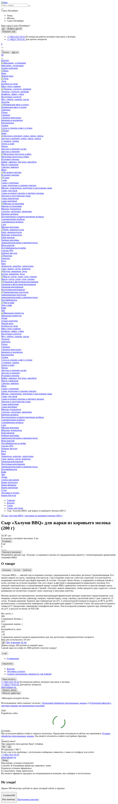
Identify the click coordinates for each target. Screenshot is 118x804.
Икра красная (7, 245)
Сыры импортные (10, 198)
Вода (3, 261)
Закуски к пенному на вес (14, 149)
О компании (13, 658)
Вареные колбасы (9, 214)
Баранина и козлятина (12, 120)
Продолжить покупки (28, 799)
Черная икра (7, 76)
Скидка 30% (7, 250)
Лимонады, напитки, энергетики (17, 266)
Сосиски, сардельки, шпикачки (16, 211)
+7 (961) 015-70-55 (16, 36)
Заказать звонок (9, 690)
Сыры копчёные (9, 201)
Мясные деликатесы (11, 209)
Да (3, 28)
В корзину (6, 541)
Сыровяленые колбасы (12, 222)
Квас (3, 263)
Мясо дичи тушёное (11, 86)
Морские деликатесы (11, 235)
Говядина (5, 110)
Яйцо (3, 169)
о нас (4, 653)
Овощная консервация (12, 287)
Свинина (5, 115)
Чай (3, 310)
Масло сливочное (9, 164)
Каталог (5, 52)
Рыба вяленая (7, 237)
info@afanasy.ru (8, 757)
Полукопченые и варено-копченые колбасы (22, 216)
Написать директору (11, 693)
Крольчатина (7, 123)
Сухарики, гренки (10, 141)
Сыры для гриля (9, 190)
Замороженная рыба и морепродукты (19, 242)
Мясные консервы (10, 227)
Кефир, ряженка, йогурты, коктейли (19, 162)
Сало (3, 224)
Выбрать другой (14, 28)
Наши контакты (8, 679)
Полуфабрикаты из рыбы (13, 248)
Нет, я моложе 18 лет (16, 642)
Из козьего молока (10, 159)
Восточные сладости (11, 97)
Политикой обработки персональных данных (64, 703)
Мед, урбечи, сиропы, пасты (15, 99)
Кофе (3, 308)
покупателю (7, 664)
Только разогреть (9, 68)
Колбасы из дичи (9, 83)
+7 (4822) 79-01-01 (16, 39)
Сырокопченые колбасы (13, 219)
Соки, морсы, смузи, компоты (16, 268)
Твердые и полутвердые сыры (16, 196)
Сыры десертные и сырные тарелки (18, 185)
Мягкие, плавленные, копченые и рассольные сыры (26, 188)
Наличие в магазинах (11, 552)
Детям (4, 318)
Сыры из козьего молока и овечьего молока (22, 193)
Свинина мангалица (11, 117)
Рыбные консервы (10, 240)
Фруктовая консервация (13, 289)
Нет (3, 747)
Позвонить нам (8, 32)
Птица (4, 112)
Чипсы (4, 146)
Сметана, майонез (10, 167)
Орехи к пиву (8, 143)
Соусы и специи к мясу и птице (16, 128)
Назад (5, 760)
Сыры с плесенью (10, 182)
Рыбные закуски (9, 253)
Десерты (5, 102)
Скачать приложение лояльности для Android (29, 674)
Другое (15, 52)
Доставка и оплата (16, 671)
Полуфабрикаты (9, 300)
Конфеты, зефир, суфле (12, 94)
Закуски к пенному (10, 151)
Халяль (4, 125)
